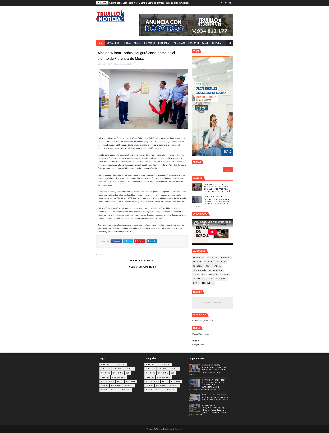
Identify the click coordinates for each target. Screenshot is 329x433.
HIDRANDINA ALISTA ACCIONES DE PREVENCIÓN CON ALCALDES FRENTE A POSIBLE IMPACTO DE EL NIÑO (207, 369)
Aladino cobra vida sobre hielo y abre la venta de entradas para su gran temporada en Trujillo (154, 3)
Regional (220, 279)
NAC (204, 274)
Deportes (193, 43)
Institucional (216, 270)
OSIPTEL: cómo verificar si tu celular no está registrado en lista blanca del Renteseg (215, 397)
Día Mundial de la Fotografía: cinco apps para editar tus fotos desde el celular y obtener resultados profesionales (208, 410)
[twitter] (226, 3)
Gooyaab (178, 429)
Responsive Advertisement (212, 303)
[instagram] (230, 3)
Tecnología (207, 283)
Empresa (217, 266)
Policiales (179, 43)
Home (101, 43)
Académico (198, 258)
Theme (159, 429)
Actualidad (113, 43)
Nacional (213, 274)
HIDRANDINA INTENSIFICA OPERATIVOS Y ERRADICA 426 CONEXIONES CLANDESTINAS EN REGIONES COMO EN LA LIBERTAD (211, 201)
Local (127, 43)
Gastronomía (199, 270)
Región (137, 43)
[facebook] (221, 3)
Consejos (226, 258)
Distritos (149, 43)
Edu (207, 266)
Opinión (225, 274)
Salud (205, 43)
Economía (163, 43)
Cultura (216, 43)
